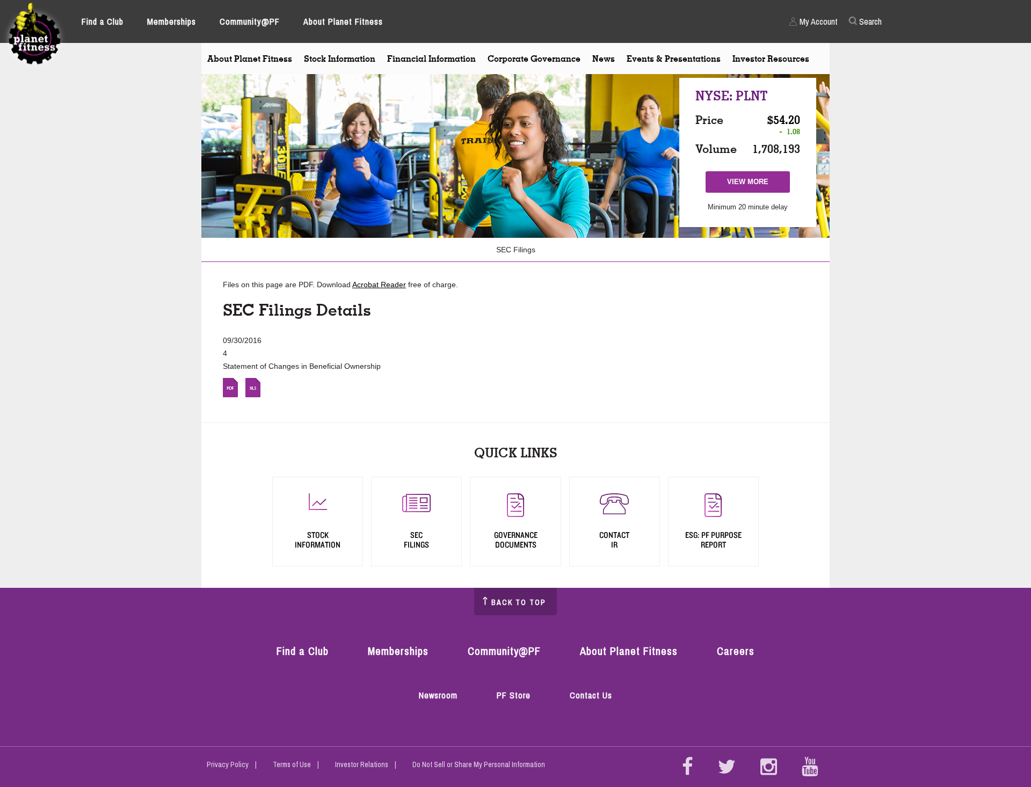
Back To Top (518, 602)
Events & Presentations (674, 58)
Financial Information (431, 58)
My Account (819, 21)
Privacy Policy (228, 764)
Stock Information (339, 58)
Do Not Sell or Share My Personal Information (478, 764)
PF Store (516, 696)
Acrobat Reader (379, 284)
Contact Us (591, 695)
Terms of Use (292, 764)
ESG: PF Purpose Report (713, 540)
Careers (735, 651)
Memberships (171, 21)
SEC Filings (515, 249)
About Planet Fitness (343, 21)
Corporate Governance (534, 58)
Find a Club (103, 21)
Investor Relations (361, 764)
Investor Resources (770, 58)
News (603, 58)
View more (753, 185)
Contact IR (614, 540)
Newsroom (438, 695)
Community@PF (250, 21)
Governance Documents (516, 540)
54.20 (786, 119)
